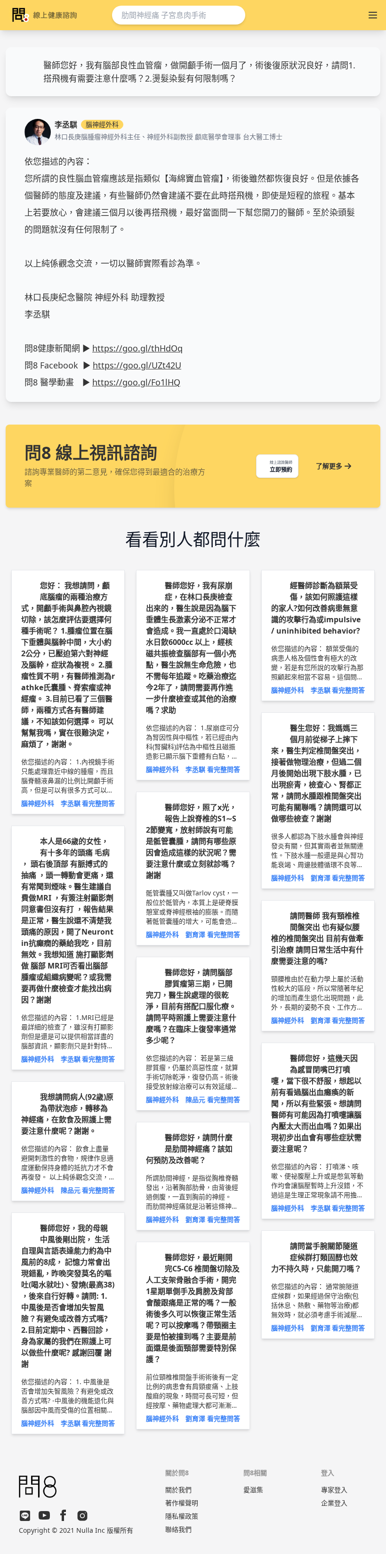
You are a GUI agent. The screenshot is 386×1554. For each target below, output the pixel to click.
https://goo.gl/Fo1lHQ (136, 382)
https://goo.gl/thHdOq (137, 348)
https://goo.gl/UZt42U (137, 365)
